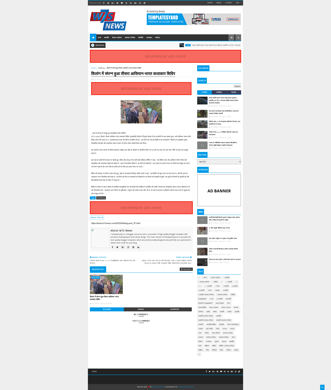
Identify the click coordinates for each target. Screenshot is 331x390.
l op (211, 299)
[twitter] (108, 3)
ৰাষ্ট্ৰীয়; (200, 350)
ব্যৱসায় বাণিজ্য (211, 337)
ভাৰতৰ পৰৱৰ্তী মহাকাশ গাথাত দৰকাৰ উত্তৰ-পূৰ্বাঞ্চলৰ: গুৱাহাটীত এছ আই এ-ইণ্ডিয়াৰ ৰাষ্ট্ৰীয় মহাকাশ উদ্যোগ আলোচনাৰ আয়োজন (218, 45)
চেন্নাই (200, 329)
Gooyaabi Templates (186, 387)
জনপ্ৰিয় (219, 92)
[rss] (131, 3)
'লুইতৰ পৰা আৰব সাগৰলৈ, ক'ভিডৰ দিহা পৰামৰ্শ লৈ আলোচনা (225, 259)
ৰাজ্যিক (207, 346)
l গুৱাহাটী (220, 299)
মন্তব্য (233, 92)
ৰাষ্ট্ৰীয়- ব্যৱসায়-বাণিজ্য (226, 346)
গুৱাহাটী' (201, 324)
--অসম (217, 286)
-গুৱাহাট (217, 290)
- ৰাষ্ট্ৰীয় (215, 282)
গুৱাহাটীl (221, 324)
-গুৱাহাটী (225, 290)
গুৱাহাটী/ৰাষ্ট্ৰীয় (211, 324)
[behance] (135, 3)
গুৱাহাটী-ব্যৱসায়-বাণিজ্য (223, 320)
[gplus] (113, 3)
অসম (99, 37)
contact (228, 3)
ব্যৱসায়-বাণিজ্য (130, 37)
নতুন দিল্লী (209, 329)
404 (237, 3)
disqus (141, 309)
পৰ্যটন (217, 329)
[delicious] (144, 3)
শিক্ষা (207, 350)
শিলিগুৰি (214, 350)
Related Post (98, 269)
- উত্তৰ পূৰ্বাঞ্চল (215, 278)
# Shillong (101, 198)
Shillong (101, 68)
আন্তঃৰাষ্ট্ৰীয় (202, 307)
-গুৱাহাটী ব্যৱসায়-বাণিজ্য (206, 295)
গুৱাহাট (229, 312)
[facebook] (104, 3)
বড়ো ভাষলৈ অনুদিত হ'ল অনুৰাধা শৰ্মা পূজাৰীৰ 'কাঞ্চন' (223, 238)
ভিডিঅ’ (200, 341)
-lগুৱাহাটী (201, 290)
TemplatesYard (158, 387)
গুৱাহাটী (106, 37)
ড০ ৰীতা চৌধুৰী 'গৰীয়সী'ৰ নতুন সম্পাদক (219, 228)
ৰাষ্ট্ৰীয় (214, 346)
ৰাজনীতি (140, 37)
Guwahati (202, 299)
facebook (174, 309)
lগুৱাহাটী (228, 299)
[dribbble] (126, 3)
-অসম (210, 290)
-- (221, 282)
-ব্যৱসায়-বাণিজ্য (222, 295)
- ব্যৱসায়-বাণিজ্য (203, 282)
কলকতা (236, 307)
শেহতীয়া (204, 92)
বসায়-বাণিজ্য (216, 333)
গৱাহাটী (222, 312)
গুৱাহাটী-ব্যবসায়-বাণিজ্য (205, 320)
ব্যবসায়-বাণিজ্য (228, 333)
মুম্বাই (217, 341)
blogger (107, 309)
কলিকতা (200, 312)
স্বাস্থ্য (236, 350)
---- (199, 286)
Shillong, (118, 79)
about (219, 3)
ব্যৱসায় (200, 337)
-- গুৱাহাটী (229, 282)
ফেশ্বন (225, 329)
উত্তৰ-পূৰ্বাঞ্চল (117, 37)
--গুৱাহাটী (226, 286)
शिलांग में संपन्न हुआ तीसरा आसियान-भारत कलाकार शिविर (104, 298)
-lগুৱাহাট (235, 286)
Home (209, 3)
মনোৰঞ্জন (149, 37)
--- (236, 282)
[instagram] (140, 3)
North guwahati (205, 303)
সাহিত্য (157, 37)
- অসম (204, 278)
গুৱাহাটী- (218, 316)
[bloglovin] (122, 3)
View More (187, 269)
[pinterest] (117, 3)
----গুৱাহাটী (208, 286)
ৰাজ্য (200, 346)
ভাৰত (233, 337)
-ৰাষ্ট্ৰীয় (233, 295)
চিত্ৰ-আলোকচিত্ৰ (233, 324)
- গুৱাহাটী (177, 45)
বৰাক (200, 333)
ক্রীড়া (208, 312)
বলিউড (207, 333)
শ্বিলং (221, 350)
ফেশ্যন (232, 329)
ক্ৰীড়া (215, 312)
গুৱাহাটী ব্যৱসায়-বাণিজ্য (205, 316)
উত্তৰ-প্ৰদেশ (226, 307)
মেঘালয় (224, 341)
